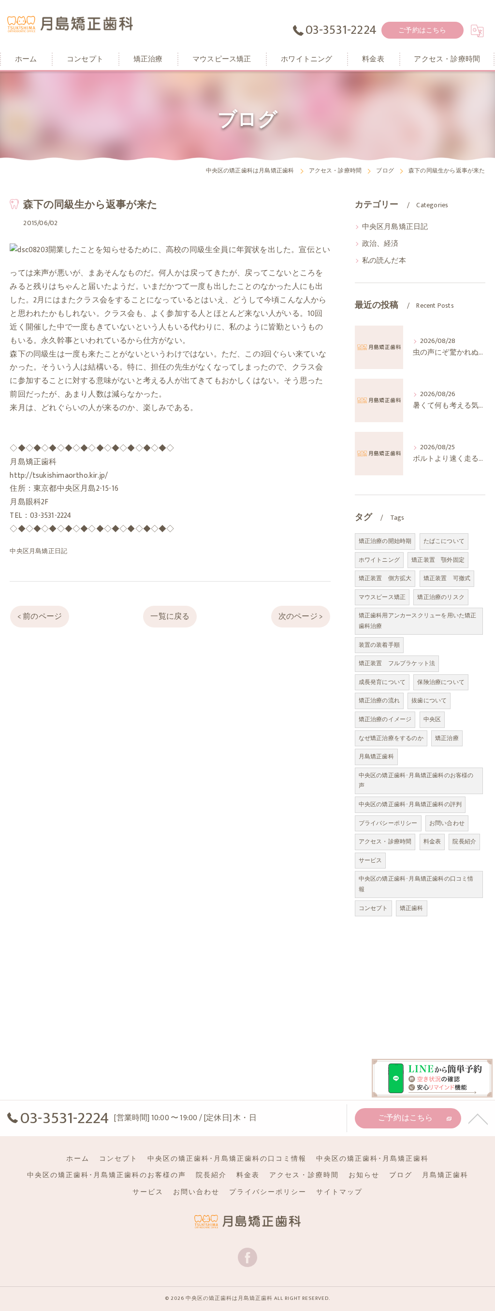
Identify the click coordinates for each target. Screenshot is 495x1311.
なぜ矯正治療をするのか (391, 738)
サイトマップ (339, 1192)
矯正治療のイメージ (385, 719)
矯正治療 (447, 738)
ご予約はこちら (422, 30)
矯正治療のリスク (441, 597)
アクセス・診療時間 (385, 841)
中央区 (432, 719)
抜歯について (429, 700)
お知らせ (364, 1175)
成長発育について (382, 682)
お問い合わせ (447, 823)
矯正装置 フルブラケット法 (397, 663)
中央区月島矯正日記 (38, 551)
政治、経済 (380, 244)
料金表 (432, 841)
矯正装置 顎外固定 (438, 560)
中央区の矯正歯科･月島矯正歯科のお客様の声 (416, 780)
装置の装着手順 (379, 645)
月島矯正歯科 (376, 756)
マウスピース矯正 (382, 597)
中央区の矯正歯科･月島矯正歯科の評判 (410, 804)
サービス (370, 860)
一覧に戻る (169, 616)
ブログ (400, 1175)
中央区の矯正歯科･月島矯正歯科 (372, 1159)
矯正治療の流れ (379, 700)
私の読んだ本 (384, 261)
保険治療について (441, 682)
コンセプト (373, 908)
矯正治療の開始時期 (385, 541)
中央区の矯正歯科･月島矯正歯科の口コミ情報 (416, 884)
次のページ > (300, 616)
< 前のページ (39, 616)
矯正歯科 (411, 908)
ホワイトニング (379, 560)
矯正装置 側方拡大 (385, 578)
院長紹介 (464, 841)
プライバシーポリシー (388, 823)
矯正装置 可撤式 (447, 578)
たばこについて (444, 541)
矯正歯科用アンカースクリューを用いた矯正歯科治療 (418, 621)
